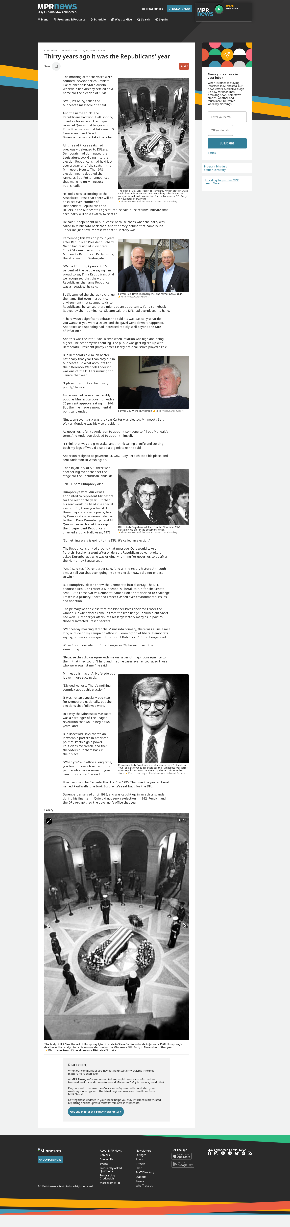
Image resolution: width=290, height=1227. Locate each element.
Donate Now (179, 9)
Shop (139, 1168)
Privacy (140, 1164)
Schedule (100, 19)
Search (145, 19)
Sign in (163, 19)
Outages (141, 1155)
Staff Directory (145, 1172)
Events (104, 1164)
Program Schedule (215, 166)
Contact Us (106, 1159)
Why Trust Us (144, 1185)
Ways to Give (123, 19)
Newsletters (143, 1150)
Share (184, 66)
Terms (212, 153)
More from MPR (110, 1183)
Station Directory (215, 169)
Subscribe (227, 143)
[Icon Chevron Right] (184, 925)
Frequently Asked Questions (111, 1169)
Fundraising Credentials (107, 1177)
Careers (105, 1155)
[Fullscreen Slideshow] (49, 821)
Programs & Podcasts (71, 19)
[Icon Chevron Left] (48, 925)
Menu (45, 19)
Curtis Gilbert (51, 50)
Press (139, 1159)
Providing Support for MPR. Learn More (222, 181)
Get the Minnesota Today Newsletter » (96, 1111)
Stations (141, 1177)
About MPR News (111, 1150)
